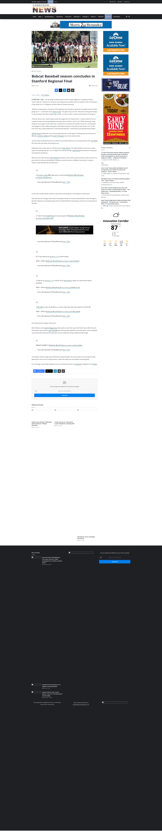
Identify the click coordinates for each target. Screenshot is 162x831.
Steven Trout (56, 112)
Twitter (94, 364)
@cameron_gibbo (42, 175)
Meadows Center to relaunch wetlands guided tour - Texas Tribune (115, 179)
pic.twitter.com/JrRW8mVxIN (71, 287)
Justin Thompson (58, 136)
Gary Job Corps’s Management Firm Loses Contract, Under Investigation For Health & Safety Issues (52, 560)
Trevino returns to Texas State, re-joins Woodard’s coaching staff (64, 422)
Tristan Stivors (65, 148)
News (40, 16)
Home (34, 16)
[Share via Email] (68, 90)
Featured (67, 16)
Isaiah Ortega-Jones (50, 328)
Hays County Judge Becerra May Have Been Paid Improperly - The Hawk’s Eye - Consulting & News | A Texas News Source (115, 202)
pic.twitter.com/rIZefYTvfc (44, 177)
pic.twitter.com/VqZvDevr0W (44, 218)
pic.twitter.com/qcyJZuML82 (70, 261)
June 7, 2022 (66, 182)
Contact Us (127, 1)
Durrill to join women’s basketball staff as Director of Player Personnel (42, 423)
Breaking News (49, 16)
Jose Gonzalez (53, 330)
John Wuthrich (54, 158)
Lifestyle (85, 16)
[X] (60, 90)
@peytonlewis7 (68, 280)
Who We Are (112, 1)
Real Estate (60, 16)
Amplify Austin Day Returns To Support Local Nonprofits (51, 685)
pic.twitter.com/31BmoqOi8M (71, 311)
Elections (101, 16)
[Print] (72, 90)
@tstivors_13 (54, 256)
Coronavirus (116, 16)
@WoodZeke (40, 307)
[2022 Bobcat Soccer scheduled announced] (87, 472)
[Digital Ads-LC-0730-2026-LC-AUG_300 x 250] (116, 51)
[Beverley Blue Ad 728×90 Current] (81, 24)
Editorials (76, 16)
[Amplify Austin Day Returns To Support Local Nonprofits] (36, 687)
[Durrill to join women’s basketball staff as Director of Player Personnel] (42, 414)
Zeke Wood (76, 150)
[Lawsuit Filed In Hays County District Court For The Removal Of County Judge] (36, 694)
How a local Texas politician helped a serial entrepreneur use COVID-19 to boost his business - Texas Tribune (114, 169)
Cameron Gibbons (43, 136)
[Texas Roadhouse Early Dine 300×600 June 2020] (116, 144)
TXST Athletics (45, 95)
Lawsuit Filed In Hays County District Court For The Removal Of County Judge (52, 693)
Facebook (78, 364)
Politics (93, 16)
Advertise (119, 1)
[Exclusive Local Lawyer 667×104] (64, 230)
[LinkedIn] (64, 90)
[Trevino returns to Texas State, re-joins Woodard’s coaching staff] (64, 414)
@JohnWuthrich (50, 216)
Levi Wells (94, 141)
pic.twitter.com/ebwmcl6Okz (73, 345)
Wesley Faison (36, 133)
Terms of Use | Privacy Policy (47, 704)
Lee (102, 163)
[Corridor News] (44, 9)
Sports (108, 16)
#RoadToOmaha (79, 175)
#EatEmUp (71, 175)
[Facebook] (56, 90)
